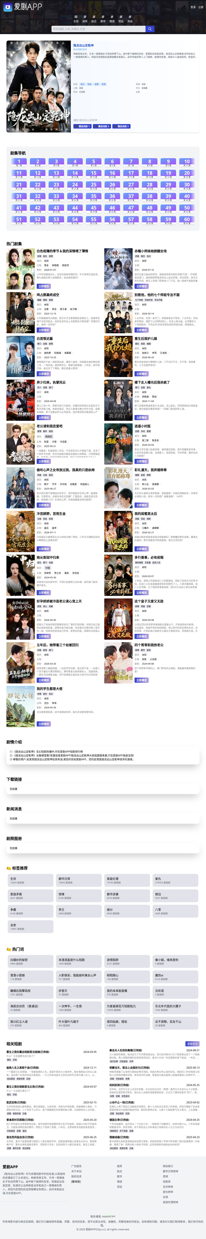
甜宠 (51, 431)
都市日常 (17, 1148)
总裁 (45, 343)
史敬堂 (73, 484)
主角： (40, 265)
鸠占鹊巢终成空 (48, 295)
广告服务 (76, 1166)
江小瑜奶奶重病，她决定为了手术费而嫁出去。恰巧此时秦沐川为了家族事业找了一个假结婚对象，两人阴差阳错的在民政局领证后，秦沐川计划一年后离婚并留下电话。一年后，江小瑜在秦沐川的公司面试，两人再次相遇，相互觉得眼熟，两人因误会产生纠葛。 (154, 1056)
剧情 (137, 606)
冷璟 (54, 441)
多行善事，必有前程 (149, 557)
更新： (40, 269)
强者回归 (114, 1131)
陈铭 (154, 396)
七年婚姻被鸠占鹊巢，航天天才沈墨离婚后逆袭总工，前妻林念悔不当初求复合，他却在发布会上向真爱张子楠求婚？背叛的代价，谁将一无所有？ (68, 321)
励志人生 (156, 562)
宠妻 (51, 606)
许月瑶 (63, 484)
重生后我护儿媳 (146, 338)
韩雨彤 (48, 436)
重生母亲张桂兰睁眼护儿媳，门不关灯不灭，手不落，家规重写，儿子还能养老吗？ (165, 363)
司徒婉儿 (84, 484)
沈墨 (46, 309)
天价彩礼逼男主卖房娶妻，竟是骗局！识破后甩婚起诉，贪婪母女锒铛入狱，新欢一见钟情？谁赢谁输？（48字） (166, 495)
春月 (143, 256)
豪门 (39, 343)
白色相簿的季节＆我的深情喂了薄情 (62, 251)
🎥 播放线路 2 (102, 126)
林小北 (145, 484)
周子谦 (63, 309)
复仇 (45, 256)
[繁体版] (76, 1181)
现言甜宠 (11, 1078)
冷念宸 (63, 441)
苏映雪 (47, 572)
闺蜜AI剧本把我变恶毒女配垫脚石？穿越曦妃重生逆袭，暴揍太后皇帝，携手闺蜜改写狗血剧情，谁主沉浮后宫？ (166, 538)
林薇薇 (55, 265)
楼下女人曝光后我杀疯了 (152, 382)
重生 (137, 343)
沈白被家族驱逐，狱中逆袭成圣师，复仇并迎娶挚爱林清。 (66, 711)
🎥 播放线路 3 (121, 126)
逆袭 (96, 84)
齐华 (54, 484)
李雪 (154, 352)
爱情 (51, 256)
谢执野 (47, 352)
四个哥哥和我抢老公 (149, 645)
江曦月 (145, 527)
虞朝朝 (155, 527)
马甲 (131, 1061)
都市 (45, 431)
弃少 (39, 387)
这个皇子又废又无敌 (149, 601)
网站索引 (168, 1166)
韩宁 (46, 484)
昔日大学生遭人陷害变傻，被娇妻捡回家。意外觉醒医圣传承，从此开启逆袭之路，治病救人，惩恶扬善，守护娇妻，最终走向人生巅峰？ (166, 452)
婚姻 (39, 300)
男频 (165, 1176)
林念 (54, 309)
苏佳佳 (75, 572)
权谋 (104, 84)
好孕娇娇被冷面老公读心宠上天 (59, 601)
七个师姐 (139, 300)
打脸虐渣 (123, 1061)
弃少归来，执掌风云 (51, 382)
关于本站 (76, 1171)
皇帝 (54, 527)
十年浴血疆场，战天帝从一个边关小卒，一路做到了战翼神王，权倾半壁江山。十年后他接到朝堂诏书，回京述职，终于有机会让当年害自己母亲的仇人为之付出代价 (154, 1125)
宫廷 (45, 518)
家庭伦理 (20, 1078)
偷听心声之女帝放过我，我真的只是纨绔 (66, 470)
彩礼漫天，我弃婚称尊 (151, 470)
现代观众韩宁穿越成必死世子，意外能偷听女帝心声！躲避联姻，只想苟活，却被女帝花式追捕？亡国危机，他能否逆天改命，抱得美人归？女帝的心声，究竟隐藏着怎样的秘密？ (67, 496)
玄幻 (82, 84)
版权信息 (76, 1176)
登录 (193, 7)
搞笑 (149, 518)
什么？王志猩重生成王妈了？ (21, 1055)
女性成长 (125, 1096)
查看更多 (192, 1044)
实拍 (15, 1059)
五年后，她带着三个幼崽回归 (58, 645)
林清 (54, 702)
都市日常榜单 (170, 1171)
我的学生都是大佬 (49, 689)
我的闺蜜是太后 (146, 514)
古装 (45, 475)
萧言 (46, 265)
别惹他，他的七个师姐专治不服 (157, 295)
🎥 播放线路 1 (82, 126)
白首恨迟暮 (45, 338)
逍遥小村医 (143, 426)
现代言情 (114, 1061)
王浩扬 (163, 352)
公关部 (153, 659)
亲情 (127, 1078)
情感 (45, 300)
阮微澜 (57, 352)
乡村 (143, 431)
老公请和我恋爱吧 (49, 426)
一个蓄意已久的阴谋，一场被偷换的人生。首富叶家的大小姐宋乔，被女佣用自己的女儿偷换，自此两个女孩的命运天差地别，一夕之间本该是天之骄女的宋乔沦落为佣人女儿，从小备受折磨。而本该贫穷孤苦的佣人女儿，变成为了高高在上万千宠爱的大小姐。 (51, 1073)
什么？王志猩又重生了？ (18, 1090)
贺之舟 (57, 572)
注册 (200, 7)
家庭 (143, 343)
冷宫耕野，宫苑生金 (51, 514)
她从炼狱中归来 (48, 557)
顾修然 (65, 265)
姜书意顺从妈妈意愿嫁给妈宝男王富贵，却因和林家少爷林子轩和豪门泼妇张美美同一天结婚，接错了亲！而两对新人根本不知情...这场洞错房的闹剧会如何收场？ (154, 1143)
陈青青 (155, 440)
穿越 (39, 475)
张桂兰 (145, 352)
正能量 (148, 562)
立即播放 (44, 286)
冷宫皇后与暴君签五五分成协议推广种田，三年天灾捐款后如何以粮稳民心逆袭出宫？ (68, 538)
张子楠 (73, 309)
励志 (119, 1171)
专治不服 (158, 300)
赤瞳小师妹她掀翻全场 (151, 251)
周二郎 (145, 440)
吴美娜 (155, 484)
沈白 (46, 702)
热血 (89, 84)
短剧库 (167, 1181)
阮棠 (46, 441)
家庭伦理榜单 (170, 1202)
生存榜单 (168, 1186)
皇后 (46, 527)
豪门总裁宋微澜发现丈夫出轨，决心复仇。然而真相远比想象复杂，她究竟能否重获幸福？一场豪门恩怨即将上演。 (166, 407)
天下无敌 (123, 1131)
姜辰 (66, 572)
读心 (45, 606)
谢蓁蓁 (67, 352)
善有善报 (139, 562)
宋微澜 (145, 396)
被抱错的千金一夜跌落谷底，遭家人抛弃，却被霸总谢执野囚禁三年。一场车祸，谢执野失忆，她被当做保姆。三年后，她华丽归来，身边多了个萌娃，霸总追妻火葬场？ (68, 365)
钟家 (144, 659)
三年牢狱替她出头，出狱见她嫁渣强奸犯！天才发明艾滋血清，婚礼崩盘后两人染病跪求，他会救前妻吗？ (68, 276)
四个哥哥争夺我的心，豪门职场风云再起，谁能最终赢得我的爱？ (165, 670)
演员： (40, 260)
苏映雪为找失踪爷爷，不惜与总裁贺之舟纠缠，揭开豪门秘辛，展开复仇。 (68, 583)
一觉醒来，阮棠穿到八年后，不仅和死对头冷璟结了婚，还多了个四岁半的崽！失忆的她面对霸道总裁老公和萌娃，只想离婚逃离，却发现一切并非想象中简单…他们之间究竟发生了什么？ (68, 453)
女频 (165, 1197)
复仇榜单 (168, 1192)
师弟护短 (149, 300)
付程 (47, 567)
